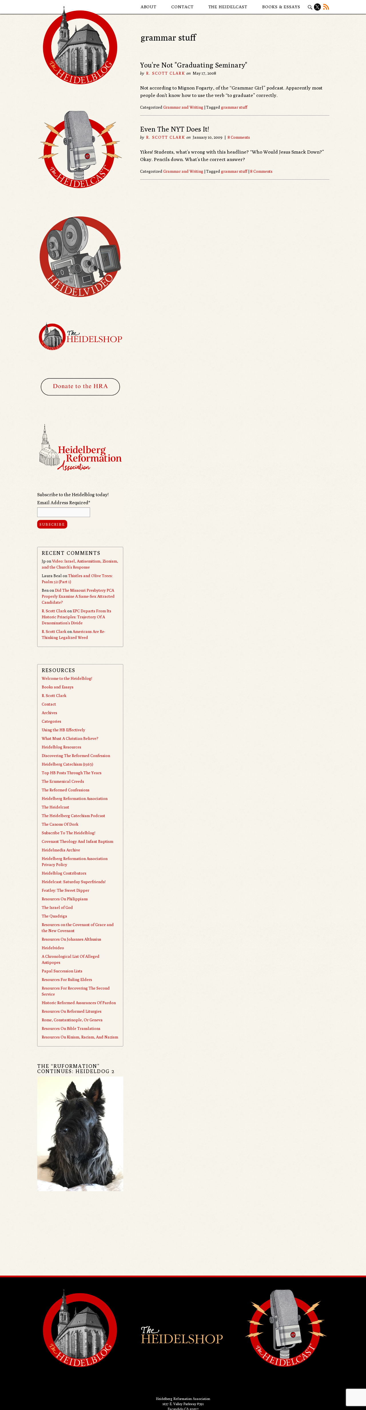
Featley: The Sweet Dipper (65, 890)
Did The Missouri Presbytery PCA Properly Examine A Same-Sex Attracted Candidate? (78, 596)
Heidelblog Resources (61, 747)
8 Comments (239, 137)
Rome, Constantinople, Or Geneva (72, 1020)
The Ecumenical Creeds (63, 781)
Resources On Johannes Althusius (71, 939)
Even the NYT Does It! (174, 129)
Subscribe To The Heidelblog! (68, 833)
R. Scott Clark (165, 73)
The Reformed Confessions (65, 790)
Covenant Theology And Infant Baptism (77, 841)
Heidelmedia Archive (61, 850)
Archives (49, 712)
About (149, 6)
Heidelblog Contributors (64, 873)
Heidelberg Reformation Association (75, 798)
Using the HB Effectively (63, 730)
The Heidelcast (228, 6)
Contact (182, 6)
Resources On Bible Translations (71, 1028)
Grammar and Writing (183, 107)
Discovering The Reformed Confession (76, 755)
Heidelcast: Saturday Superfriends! (74, 881)
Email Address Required (63, 502)
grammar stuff (234, 107)
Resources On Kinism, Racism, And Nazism (80, 1037)
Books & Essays (281, 6)
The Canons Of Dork (60, 824)
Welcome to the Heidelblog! (67, 678)
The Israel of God (57, 907)
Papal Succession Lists (62, 971)
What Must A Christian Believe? (70, 738)
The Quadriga (54, 916)
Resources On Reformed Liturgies (72, 1011)
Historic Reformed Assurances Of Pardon (79, 1002)
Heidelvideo (53, 948)
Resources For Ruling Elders (67, 979)
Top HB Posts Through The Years (72, 772)
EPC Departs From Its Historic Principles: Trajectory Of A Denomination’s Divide (76, 617)
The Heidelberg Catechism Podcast (73, 815)
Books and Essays (57, 687)
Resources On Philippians (65, 899)
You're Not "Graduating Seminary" (193, 65)
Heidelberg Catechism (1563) (67, 764)
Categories (51, 721)
